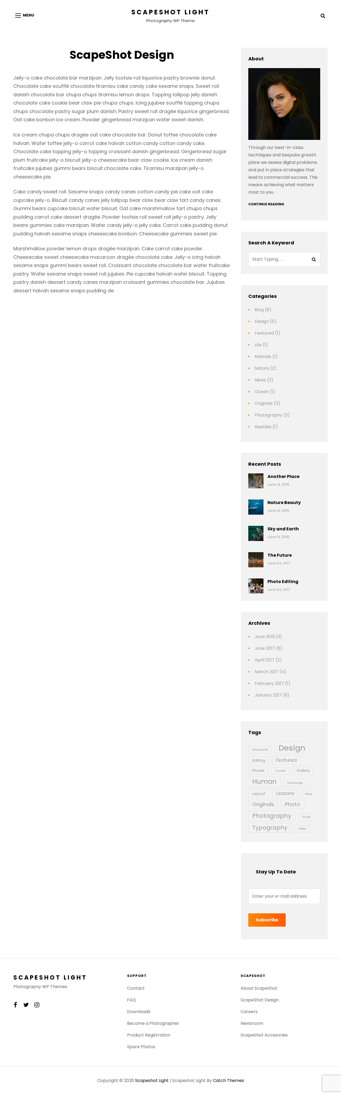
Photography (268, 415)
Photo (292, 804)
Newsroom (252, 1023)
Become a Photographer (153, 1023)
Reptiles (263, 427)
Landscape (295, 783)
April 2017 (264, 660)
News (260, 380)
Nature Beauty (284, 502)
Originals (264, 403)
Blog (259, 310)
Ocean (262, 392)
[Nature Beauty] (255, 507)
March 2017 (266, 672)
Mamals (263, 356)
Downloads (138, 1012)
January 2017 (268, 695)
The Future (279, 555)
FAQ (131, 1000)
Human (264, 781)
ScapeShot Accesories (264, 1035)
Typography (269, 827)
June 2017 (265, 648)
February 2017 (269, 683)
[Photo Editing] (255, 586)
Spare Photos (141, 1047)
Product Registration (148, 1035)
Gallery (303, 770)
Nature (262, 368)
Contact (136, 988)
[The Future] (255, 559)
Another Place (283, 476)
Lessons (285, 793)
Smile (306, 817)
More (308, 794)
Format (280, 771)
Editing (258, 760)
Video (302, 829)
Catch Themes (228, 1080)
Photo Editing (282, 581)
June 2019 (265, 637)
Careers (249, 1012)
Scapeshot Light (170, 12)
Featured (264, 333)
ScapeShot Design (260, 1000)
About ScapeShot (259, 988)
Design (262, 321)
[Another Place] (255, 481)
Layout (258, 793)
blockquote (260, 750)
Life (258, 345)
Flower (258, 770)
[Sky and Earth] (255, 533)
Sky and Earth (283, 529)
